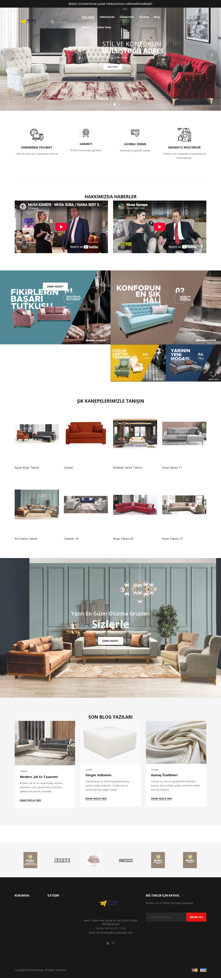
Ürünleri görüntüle (126, 540)
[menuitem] (88, 17)
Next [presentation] (205, 471)
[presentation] (15, 764)
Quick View (53, 468)
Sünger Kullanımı (98, 775)
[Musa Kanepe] (29, 22)
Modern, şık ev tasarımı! (39, 777)
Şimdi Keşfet (39, 76)
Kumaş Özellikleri (164, 775)
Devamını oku (26, 468)
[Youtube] (107, 943)
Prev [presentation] (15, 471)
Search (52, 22)
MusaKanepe (36, 970)
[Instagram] (113, 943)
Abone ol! (196, 917)
